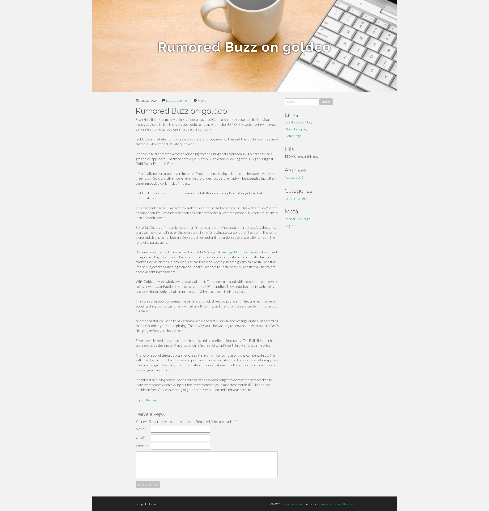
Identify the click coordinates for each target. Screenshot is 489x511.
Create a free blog (298, 122)
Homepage (293, 136)
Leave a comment (177, 100)
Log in (289, 226)
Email (141, 437)
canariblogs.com (291, 504)
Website (142, 446)
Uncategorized (296, 198)
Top (140, 504)
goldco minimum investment (250, 252)
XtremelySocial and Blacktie (335, 504)
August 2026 (294, 177)
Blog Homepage (297, 129)
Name (141, 429)
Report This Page (147, 400)
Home (202, 100)
